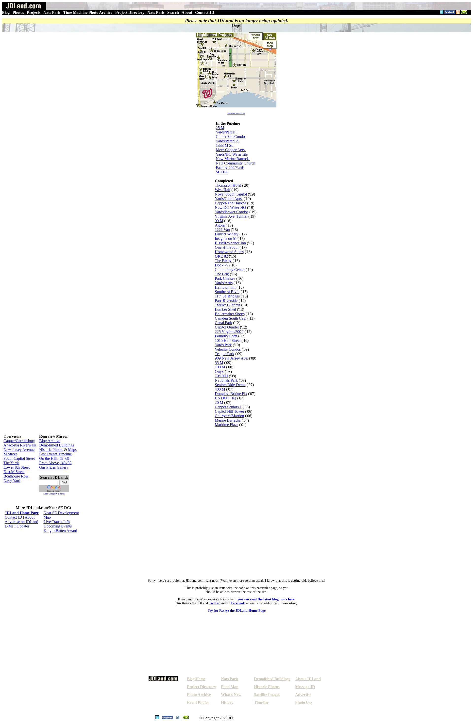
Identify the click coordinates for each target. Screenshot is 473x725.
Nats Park (51, 12)
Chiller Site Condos (231, 136)
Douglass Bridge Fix (231, 394)
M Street (10, 454)
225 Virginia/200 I (229, 332)
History (227, 702)
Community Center (230, 269)
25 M (220, 128)
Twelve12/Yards (227, 305)
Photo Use (303, 702)
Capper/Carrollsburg (19, 441)
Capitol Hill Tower (229, 411)
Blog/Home (196, 679)
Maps (72, 449)
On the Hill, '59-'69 (54, 458)
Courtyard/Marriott (229, 416)
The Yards (11, 463)
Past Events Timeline (55, 454)
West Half (222, 190)
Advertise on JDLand (236, 114)
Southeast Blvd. (227, 292)
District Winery (226, 234)
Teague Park (224, 354)
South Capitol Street (19, 458)
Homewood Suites (229, 252)
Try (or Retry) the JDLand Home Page (237, 610)
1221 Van (222, 230)
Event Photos (198, 702)
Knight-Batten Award (60, 530)
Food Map (229, 687)
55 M (219, 363)
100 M (220, 367)
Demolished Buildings (56, 445)
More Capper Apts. (231, 150)
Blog (6, 12)
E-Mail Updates (17, 526)
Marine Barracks (228, 420)
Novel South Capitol (231, 194)
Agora (220, 225)
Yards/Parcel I (226, 132)
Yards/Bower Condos (231, 212)
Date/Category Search (54, 493)
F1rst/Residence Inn (230, 243)
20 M (219, 402)
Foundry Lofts (226, 336)
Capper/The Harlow (230, 203)
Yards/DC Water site (232, 154)
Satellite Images (267, 694)
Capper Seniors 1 (228, 407)
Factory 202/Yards (230, 167)
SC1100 (222, 172)
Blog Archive (49, 441)
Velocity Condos (228, 349)
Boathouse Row (16, 476)
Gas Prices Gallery (53, 467)
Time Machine (75, 12)
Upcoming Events (58, 526)
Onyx (219, 371)
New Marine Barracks (233, 159)
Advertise (303, 694)
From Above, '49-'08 (55, 463)
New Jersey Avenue (18, 449)
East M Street (13, 472)
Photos (18, 12)
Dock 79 (221, 265)
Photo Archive (100, 12)
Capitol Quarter (227, 327)
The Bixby (223, 261)
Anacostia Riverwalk (19, 445)
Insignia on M (225, 238)
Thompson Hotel (228, 185)
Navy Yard (11, 480)
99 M (219, 221)
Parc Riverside (226, 300)
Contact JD (204, 12)
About (187, 12)
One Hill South (226, 247)
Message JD (305, 687)
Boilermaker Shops (230, 314)
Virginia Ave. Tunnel (231, 216)
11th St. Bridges (227, 296)
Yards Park (223, 345)
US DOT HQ (225, 398)
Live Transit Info (57, 522)
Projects (33, 12)
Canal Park (223, 323)
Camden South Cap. (230, 318)
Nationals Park (226, 380)
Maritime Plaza (226, 425)
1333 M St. (224, 145)
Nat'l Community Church (235, 163)
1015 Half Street (227, 340)
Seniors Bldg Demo (230, 385)
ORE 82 (221, 256)
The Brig (222, 274)
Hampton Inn (225, 287)
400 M (220, 389)
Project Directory (129, 12)
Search (173, 12)
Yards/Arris (224, 283)
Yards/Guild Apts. (229, 199)
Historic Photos (51, 449)
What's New (231, 694)
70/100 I (221, 376)
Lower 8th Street (16, 467)
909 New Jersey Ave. (231, 358)
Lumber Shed (225, 309)
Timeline (261, 702)
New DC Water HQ (230, 207)
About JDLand (308, 679)
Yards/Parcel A (227, 141)
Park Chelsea (225, 278)
